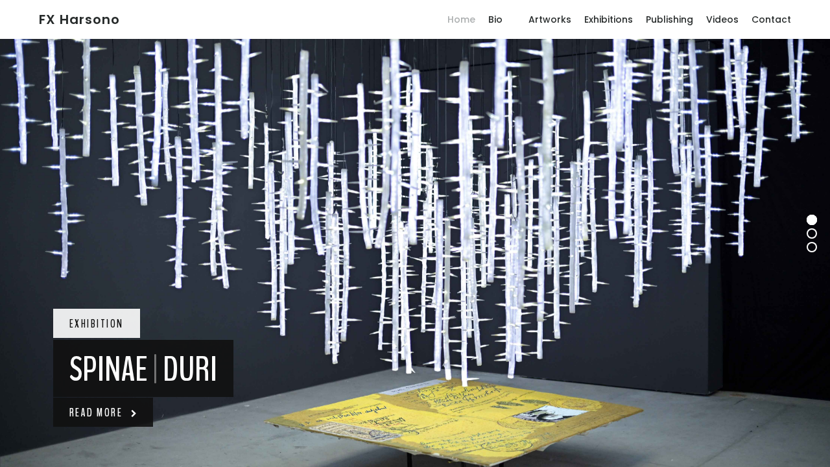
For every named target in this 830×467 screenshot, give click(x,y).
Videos (722, 19)
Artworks (549, 19)
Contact (771, 19)
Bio (495, 19)
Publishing (669, 19)
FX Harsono (79, 19)
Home (461, 19)
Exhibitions (608, 19)
